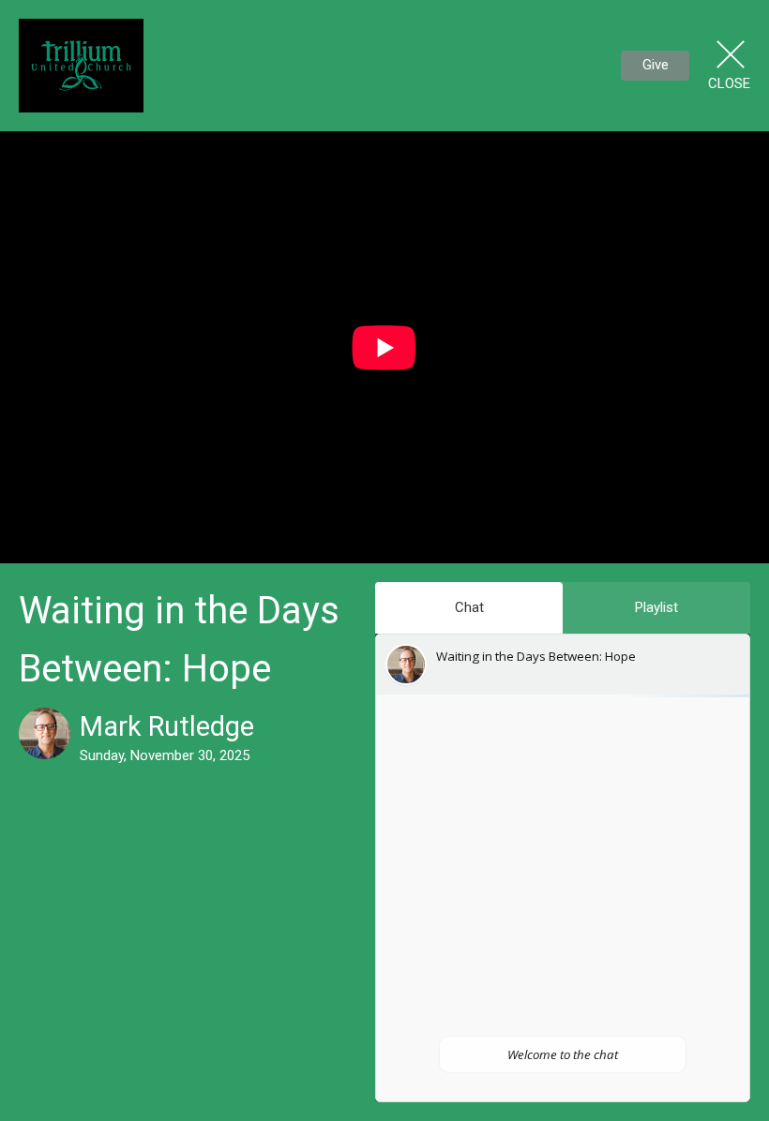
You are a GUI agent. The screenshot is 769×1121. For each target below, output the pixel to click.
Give (655, 64)
